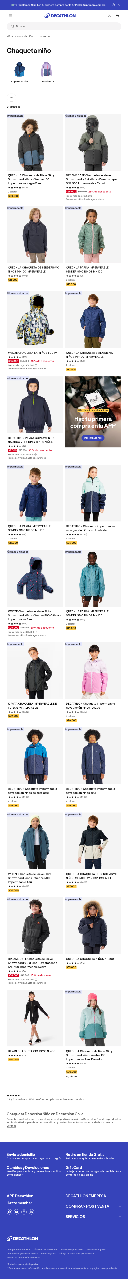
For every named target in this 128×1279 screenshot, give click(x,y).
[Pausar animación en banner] (113, 5)
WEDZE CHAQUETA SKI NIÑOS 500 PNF (33, 352)
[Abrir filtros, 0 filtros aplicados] (11, 98)
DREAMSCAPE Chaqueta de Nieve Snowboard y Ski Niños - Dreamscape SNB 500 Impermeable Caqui (91, 179)
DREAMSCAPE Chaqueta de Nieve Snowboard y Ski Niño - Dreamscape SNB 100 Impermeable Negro (32, 963)
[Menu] (11, 16)
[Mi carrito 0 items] (117, 16)
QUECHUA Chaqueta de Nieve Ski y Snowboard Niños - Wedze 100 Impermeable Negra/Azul (31, 179)
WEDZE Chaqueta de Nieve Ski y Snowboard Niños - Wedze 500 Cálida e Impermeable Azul (34, 615)
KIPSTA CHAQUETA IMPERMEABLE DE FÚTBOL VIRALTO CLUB (32, 705)
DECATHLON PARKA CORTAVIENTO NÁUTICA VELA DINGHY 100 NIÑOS (31, 440)
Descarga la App (93, 438)
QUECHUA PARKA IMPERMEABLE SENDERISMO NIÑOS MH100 (87, 269)
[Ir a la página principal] (60, 15)
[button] (94, 196)
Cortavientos (46, 81)
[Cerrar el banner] (118, 5)
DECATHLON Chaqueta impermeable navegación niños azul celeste (90, 528)
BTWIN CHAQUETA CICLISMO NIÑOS (31, 1051)
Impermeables (19, 81)
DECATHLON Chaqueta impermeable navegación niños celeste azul (32, 790)
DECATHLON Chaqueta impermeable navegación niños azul (90, 790)
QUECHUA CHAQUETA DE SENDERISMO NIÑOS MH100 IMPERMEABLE (33, 269)
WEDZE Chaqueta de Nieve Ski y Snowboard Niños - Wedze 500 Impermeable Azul (29, 878)
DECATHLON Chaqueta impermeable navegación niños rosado (90, 705)
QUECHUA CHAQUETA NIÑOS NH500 (90, 959)
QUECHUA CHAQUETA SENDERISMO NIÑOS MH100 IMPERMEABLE (89, 354)
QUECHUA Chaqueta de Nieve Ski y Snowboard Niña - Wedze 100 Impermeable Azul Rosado (89, 1055)
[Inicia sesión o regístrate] (109, 16)
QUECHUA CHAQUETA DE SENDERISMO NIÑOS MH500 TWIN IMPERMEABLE (91, 876)
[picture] (35, 142)
